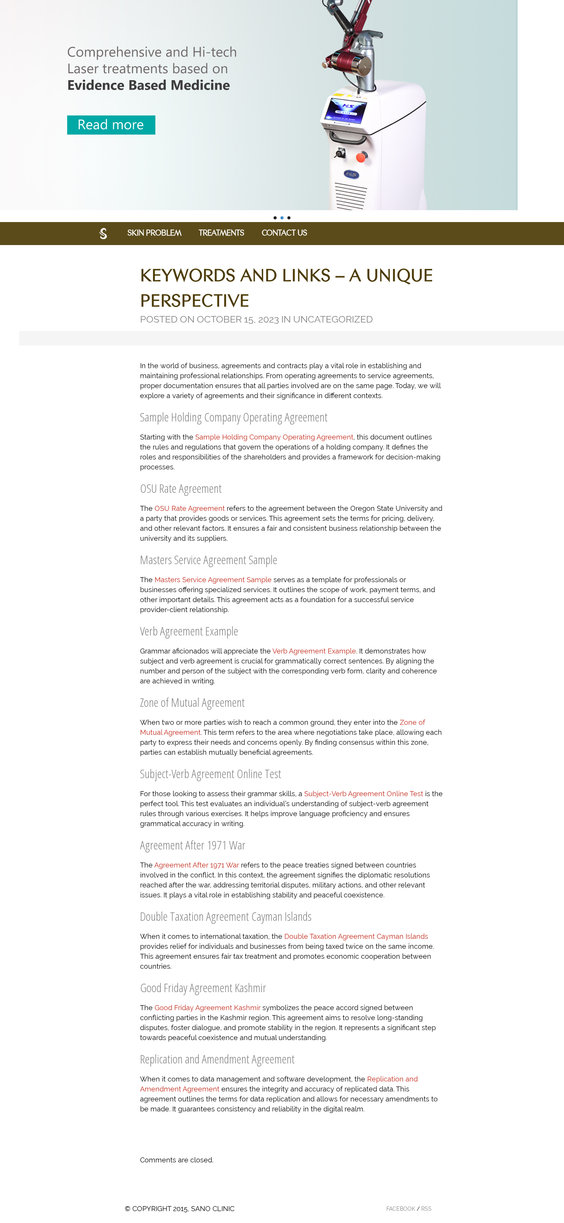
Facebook (400, 1209)
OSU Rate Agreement (190, 508)
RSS (426, 1209)
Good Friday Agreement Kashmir (208, 1008)
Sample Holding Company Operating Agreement (274, 437)
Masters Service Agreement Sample (213, 580)
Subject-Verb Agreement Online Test (363, 794)
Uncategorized (333, 319)
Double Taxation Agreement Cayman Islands (356, 936)
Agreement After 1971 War (196, 865)
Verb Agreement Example (314, 651)
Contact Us (284, 233)
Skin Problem (154, 233)
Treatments (221, 233)
